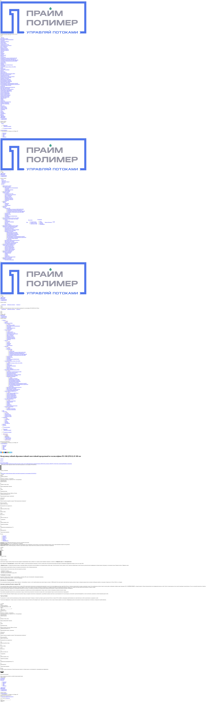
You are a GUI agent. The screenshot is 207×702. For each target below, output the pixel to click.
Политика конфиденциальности (7, 696)
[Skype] (10, 452)
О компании (7, 419)
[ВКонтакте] (1, 452)
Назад (7, 321)
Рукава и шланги (10, 331)
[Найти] (1, 36)
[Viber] (7, 452)
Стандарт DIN (11, 351)
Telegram (4, 446)
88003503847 (3, 116)
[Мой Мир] (4, 452)
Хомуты (8, 342)
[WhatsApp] (8, 452)
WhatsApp (4, 136)
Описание (4, 535)
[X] (5, 452)
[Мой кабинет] (0, 303)
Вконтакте (4, 445)
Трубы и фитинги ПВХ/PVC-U (12, 393)
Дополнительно (5, 540)
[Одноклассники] (2, 452)
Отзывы (4, 536)
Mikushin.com (8, 698)
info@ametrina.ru (4, 130)
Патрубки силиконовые (11, 400)
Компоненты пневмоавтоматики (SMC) (14, 371)
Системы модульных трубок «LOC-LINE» (14, 362)
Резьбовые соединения (13, 378)
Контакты (2, 680)
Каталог (6, 322)
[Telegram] (11, 452)
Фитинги (8, 348)
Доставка (4, 539)
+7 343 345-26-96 (3, 118)
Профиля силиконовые (11, 408)
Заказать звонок (8, 439)
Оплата (4, 538)
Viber (3, 134)
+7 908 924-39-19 (3, 119)
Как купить (7, 413)
